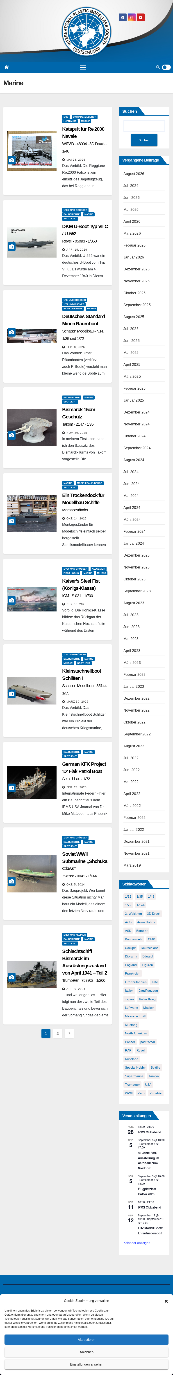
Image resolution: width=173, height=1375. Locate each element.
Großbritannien (136, 982)
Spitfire (156, 1067)
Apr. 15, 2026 (76, 249)
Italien (129, 990)
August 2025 (133, 317)
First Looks (71, 573)
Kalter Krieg (147, 999)
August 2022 (133, 746)
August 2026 (133, 174)
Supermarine (134, 1076)
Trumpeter (132, 1084)
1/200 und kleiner (75, 935)
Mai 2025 (131, 353)
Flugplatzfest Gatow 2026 (147, 1191)
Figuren (147, 965)
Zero (141, 1093)
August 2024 (133, 460)
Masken (149, 1007)
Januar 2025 (133, 400)
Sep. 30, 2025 (76, 604)
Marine (85, 121)
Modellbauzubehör (89, 483)
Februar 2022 (134, 818)
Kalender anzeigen (136, 1242)
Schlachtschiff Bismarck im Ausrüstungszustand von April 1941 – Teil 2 (84, 965)
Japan (129, 999)
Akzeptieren (86, 1339)
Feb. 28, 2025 (76, 787)
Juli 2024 (131, 472)
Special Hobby (135, 1067)
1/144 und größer (75, 837)
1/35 (140, 896)
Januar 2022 (133, 829)
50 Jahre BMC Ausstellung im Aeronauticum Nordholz (148, 1160)
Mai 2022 (131, 782)
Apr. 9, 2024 (75, 989)
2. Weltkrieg (133, 913)
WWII (129, 1093)
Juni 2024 (131, 484)
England (131, 965)
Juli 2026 (131, 186)
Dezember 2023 (136, 555)
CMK (151, 939)
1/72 (128, 905)
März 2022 (132, 806)
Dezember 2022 (136, 698)
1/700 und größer (75, 569)
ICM (155, 982)
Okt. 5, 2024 (75, 884)
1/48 (66, 117)
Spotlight (70, 218)
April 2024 (131, 508)
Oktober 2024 (134, 436)
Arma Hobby (146, 922)
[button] (166, 1301)
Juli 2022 (131, 758)
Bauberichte (72, 214)
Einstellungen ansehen (86, 1364)
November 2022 (136, 710)
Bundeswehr (134, 939)
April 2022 (131, 794)
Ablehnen (86, 1352)
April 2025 (131, 364)
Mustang (131, 1025)
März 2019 (132, 865)
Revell (141, 1050)
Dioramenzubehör (84, 117)
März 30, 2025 (77, 701)
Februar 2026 (134, 245)
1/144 (141, 905)
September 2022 (137, 734)
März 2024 (132, 519)
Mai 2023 (131, 639)
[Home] (6, 67)
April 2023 (131, 651)
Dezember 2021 (136, 841)
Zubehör (156, 1093)
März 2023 (132, 663)
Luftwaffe (131, 1007)
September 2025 (137, 305)
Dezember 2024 (136, 412)
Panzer (130, 1042)
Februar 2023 (134, 674)
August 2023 (133, 603)
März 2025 (132, 376)
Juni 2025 (131, 341)
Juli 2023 (131, 615)
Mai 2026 (131, 209)
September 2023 (137, 591)
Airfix (128, 922)
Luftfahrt (70, 121)
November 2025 (136, 281)
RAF (128, 1050)
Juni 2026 (131, 198)
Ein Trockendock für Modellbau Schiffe (83, 502)
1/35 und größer (75, 300)
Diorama (131, 956)
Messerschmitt (135, 1016)
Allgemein (98, 569)
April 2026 (131, 221)
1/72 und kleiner (74, 304)
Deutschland (150, 948)
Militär (101, 573)
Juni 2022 (131, 770)
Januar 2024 (133, 543)
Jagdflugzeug (148, 990)
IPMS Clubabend (149, 1132)
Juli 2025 (131, 329)
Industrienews (73, 308)
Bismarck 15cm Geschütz (78, 417)
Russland (131, 1059)
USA (148, 1084)
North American (136, 1033)
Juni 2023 (131, 627)
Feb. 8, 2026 (75, 347)
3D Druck (153, 913)
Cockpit (130, 948)
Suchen (129, 111)
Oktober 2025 (134, 293)
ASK (128, 930)
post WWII (147, 1042)
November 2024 (136, 424)
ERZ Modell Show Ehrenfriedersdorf (150, 1230)
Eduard (147, 956)
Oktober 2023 (134, 579)
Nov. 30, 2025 (76, 432)
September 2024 (137, 448)
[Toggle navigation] (83, 67)
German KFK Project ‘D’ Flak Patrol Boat (84, 771)
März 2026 (132, 233)
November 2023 (136, 567)
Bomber (142, 930)
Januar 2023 (133, 686)
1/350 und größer (75, 210)
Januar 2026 (133, 257)
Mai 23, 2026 (75, 159)
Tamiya (154, 1076)
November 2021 (136, 853)
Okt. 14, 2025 (76, 518)
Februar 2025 (134, 388)
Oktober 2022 (134, 722)
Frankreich (132, 973)
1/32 (128, 896)
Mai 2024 (131, 496)
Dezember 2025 (136, 269)
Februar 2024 (134, 531)
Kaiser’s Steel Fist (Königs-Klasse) (81, 588)
